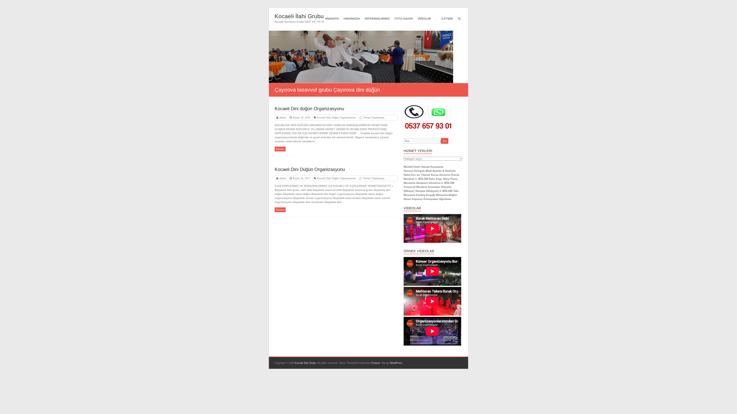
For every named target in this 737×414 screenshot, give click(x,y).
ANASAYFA (332, 18)
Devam (280, 148)
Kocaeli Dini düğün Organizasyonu (309, 108)
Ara (444, 141)
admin (282, 117)
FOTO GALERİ (404, 18)
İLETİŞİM (447, 18)
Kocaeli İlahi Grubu (299, 16)
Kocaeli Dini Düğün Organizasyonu (336, 117)
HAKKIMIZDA (352, 18)
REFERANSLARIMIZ (377, 18)
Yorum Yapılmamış (373, 117)
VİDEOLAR (424, 18)
